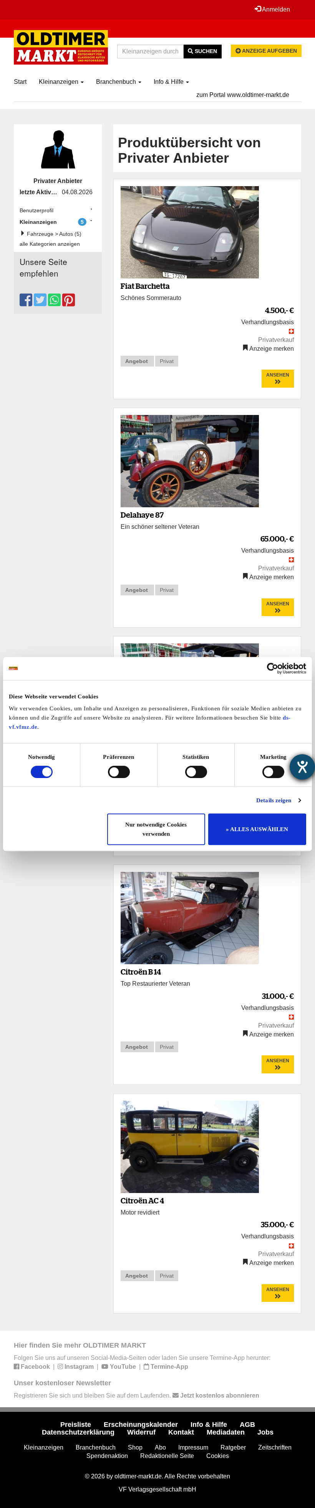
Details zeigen (273, 800)
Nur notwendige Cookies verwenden (156, 829)
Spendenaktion (107, 1456)
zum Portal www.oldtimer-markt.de (242, 95)
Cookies (217, 1456)
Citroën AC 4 (142, 1200)
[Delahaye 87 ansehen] (190, 460)
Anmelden (275, 9)
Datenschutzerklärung (78, 1432)
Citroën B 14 (141, 971)
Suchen (205, 51)
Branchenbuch (117, 81)
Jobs (265, 1432)
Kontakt (181, 1432)
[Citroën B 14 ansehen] (190, 917)
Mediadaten (226, 1432)
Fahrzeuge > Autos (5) (53, 234)
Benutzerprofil (36, 210)
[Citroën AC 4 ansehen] (190, 1146)
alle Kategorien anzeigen (50, 244)
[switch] (119, 772)
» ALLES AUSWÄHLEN (257, 829)
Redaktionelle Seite (167, 1456)
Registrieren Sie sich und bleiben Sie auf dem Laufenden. (136, 1395)
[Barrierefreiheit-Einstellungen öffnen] (302, 767)
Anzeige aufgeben (269, 51)
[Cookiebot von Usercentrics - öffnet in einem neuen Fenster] (272, 668)
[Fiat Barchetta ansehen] (190, 231)
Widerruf (141, 1432)
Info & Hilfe (169, 81)
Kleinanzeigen (59, 81)
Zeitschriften (275, 1447)
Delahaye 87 (142, 514)
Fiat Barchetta (145, 286)
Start (20, 81)
